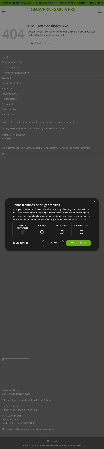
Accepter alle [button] (78, 243)
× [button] (94, 201)
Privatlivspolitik (79, 219)
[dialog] (52, 224)
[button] (21, 242)
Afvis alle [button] (52, 243)
